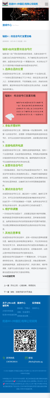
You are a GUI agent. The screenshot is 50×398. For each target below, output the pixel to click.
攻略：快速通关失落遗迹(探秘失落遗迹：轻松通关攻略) (24, 312)
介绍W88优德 (8, 311)
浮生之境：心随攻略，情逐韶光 (23, 285)
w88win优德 (25, 373)
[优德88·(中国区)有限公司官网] (25, 3)
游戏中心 (35, 308)
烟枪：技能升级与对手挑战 (21, 292)
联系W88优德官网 (10, 315)
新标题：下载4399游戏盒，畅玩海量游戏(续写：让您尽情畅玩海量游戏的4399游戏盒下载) (24, 308)
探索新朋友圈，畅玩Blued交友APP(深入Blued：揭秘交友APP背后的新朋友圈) (24, 316)
